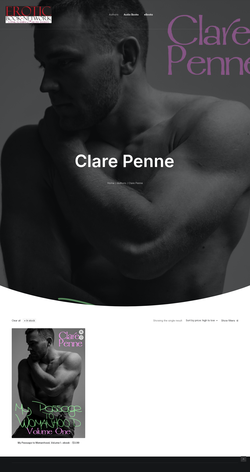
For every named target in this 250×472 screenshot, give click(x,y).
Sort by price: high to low (200, 320)
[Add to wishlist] (81, 337)
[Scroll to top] (243, 458)
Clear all (16, 320)
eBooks (148, 14)
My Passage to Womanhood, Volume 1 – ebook (48, 442)
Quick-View (81, 332)
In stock (30, 320)
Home (110, 183)
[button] (48, 383)
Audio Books (131, 14)
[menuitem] (114, 14)
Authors (113, 14)
